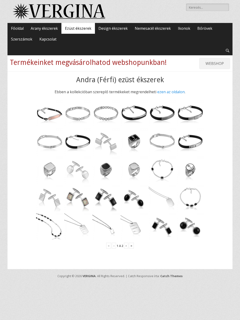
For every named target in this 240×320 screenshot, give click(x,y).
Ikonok (184, 28)
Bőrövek (204, 28)
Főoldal (17, 28)
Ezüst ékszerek (78, 28)
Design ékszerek (113, 28)
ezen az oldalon (171, 91)
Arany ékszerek (44, 28)
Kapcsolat (47, 39)
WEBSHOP (215, 63)
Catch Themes (171, 276)
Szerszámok (21, 39)
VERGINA (89, 276)
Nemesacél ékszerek (153, 28)
